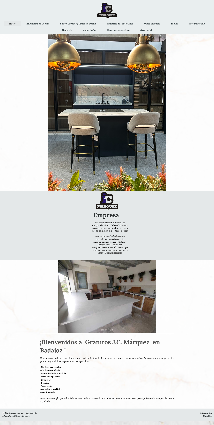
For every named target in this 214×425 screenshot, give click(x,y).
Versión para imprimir (15, 413)
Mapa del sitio (31, 413)
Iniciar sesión (206, 413)
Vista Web (207, 416)
